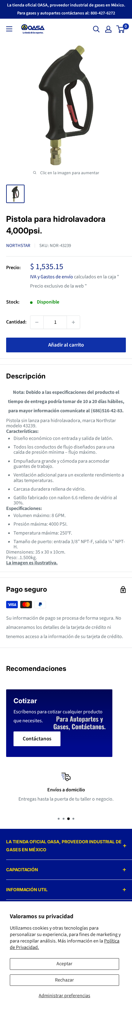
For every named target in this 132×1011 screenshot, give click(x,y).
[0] (121, 29)
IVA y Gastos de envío (51, 276)
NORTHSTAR (18, 245)
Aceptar (64, 963)
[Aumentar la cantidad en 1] (73, 322)
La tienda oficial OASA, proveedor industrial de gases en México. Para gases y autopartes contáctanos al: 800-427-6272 (66, 9)
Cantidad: (16, 322)
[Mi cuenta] (108, 29)
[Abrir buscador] (96, 29)
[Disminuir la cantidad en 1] (36, 322)
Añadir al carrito (66, 345)
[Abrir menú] (9, 28)
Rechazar (64, 980)
